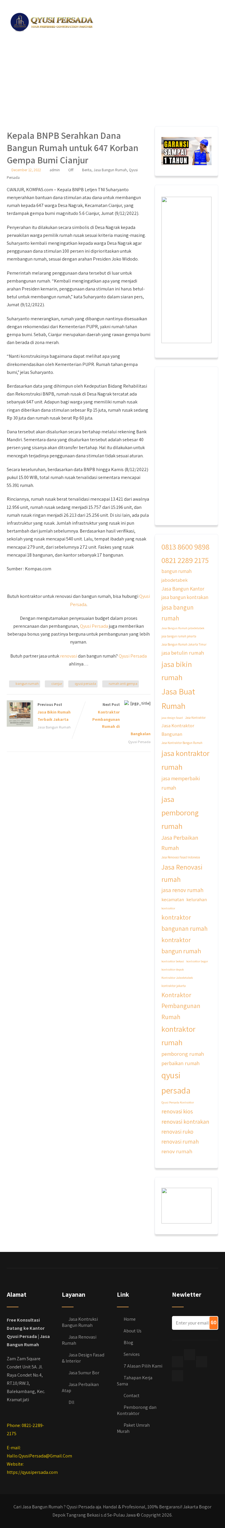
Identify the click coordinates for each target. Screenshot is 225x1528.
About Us (133, 1331)
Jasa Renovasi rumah (181, 873)
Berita (86, 169)
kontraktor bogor (197, 961)
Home (130, 1319)
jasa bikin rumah (176, 670)
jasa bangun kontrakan (184, 597)
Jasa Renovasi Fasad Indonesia (180, 857)
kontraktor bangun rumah (181, 945)
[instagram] (201, 1361)
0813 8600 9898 (185, 547)
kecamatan (172, 899)
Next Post (121, 719)
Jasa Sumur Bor (84, 1373)
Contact (131, 1395)
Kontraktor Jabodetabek (177, 978)
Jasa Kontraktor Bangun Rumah (181, 743)
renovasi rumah (180, 1141)
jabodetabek (174, 580)
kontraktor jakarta (173, 986)
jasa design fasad (172, 718)
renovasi (68, 656)
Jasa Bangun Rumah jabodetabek (182, 628)
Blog (128, 1342)
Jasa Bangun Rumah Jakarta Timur (184, 644)
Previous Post (54, 712)
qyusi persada (85, 683)
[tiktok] (189, 1354)
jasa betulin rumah (182, 652)
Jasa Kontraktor (195, 718)
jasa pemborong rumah (180, 812)
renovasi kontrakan (185, 1121)
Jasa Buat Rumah (178, 698)
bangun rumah (27, 683)
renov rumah (176, 1151)
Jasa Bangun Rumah (110, 169)
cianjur (56, 683)
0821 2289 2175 (185, 560)
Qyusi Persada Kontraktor (177, 1102)
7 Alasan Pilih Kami (143, 1366)
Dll (71, 1402)
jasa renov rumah (182, 890)
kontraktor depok (172, 969)
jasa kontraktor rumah (185, 760)
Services (132, 1354)
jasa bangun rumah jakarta (178, 636)
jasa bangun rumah (177, 612)
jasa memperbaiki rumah (180, 783)
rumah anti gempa (123, 683)
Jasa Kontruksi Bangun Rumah (80, 1322)
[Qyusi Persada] (51, 21)
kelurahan (196, 899)
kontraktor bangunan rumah (184, 922)
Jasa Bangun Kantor (182, 588)
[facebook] (177, 1361)
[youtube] (177, 1375)
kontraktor (168, 908)
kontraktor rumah (178, 1036)
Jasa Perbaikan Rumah (179, 843)
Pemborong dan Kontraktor (136, 1410)
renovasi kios (177, 1111)
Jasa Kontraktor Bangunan (177, 729)
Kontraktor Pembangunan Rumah (180, 1006)
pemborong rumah (182, 1053)
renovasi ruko (177, 1131)
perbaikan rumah (180, 1063)
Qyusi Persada (94, 626)
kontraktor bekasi (172, 961)
